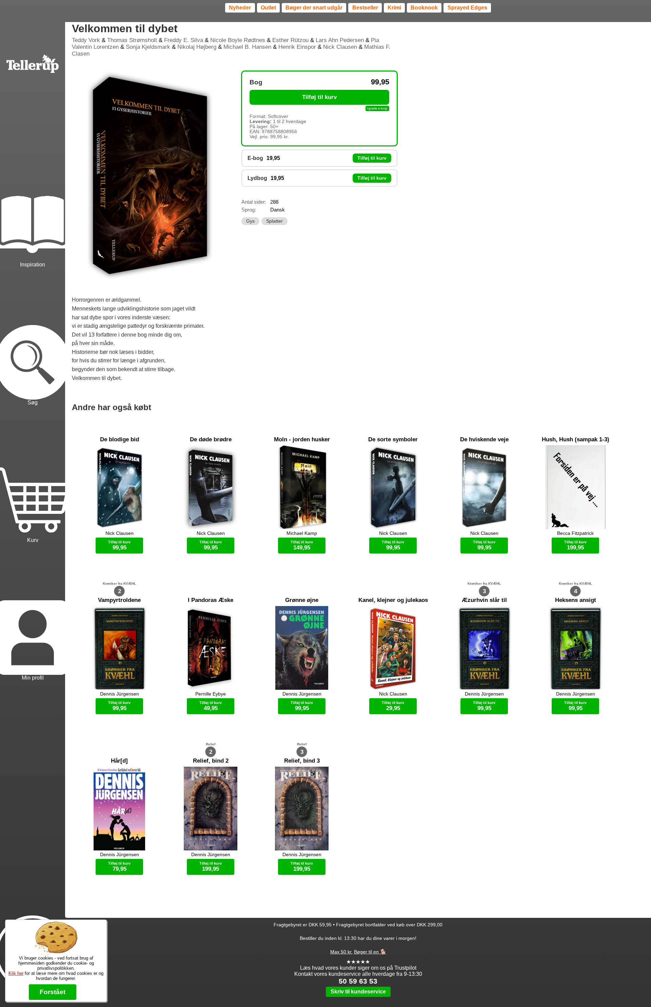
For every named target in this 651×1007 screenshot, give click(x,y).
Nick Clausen (340, 47)
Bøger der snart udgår (313, 8)
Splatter (274, 221)
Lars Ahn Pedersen (340, 40)
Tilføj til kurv (319, 97)
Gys (250, 221)
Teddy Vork (86, 40)
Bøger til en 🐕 (370, 951)
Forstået (52, 991)
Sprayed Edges (467, 8)
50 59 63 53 (358, 981)
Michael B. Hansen (247, 47)
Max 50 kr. (341, 951)
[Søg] (32, 337)
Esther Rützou (290, 40)
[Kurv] (32, 475)
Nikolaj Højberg (196, 47)
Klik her (15, 973)
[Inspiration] (32, 200)
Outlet (268, 8)
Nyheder (240, 8)
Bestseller (365, 8)
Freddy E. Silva (183, 40)
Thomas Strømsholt (132, 40)
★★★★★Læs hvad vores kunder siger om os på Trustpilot (358, 965)
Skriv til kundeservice (358, 991)
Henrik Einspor (297, 47)
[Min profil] (32, 613)
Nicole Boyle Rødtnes (237, 40)
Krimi (394, 8)
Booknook (424, 8)
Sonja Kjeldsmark (148, 47)
